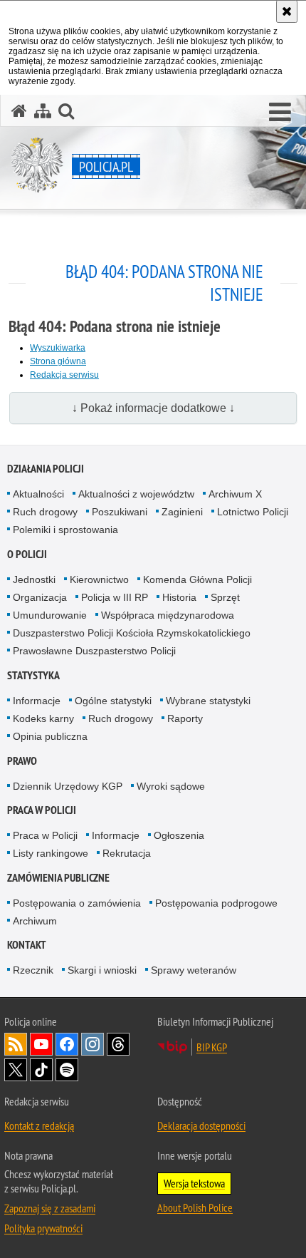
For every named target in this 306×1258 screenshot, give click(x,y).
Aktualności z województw (136, 494)
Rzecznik (33, 970)
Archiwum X (235, 494)
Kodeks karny (43, 718)
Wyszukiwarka (57, 348)
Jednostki (34, 579)
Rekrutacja (126, 853)
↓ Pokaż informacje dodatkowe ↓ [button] (153, 408)
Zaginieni (182, 511)
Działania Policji (45, 468)
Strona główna (58, 361)
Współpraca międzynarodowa (167, 615)
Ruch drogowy (45, 511)
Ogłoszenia (179, 835)
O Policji (27, 554)
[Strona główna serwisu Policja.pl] (19, 111)
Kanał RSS (15, 1044)
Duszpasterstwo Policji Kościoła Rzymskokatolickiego (131, 633)
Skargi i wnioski (102, 970)
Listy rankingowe (50, 853)
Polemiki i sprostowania (65, 529)
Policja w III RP (114, 597)
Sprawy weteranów (193, 970)
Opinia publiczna (50, 736)
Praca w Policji (41, 810)
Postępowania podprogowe (216, 903)
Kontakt (26, 944)
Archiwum (35, 921)
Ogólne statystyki (113, 700)
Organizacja (40, 597)
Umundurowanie (50, 615)
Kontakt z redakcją (39, 1125)
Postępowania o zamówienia (77, 903)
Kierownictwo (99, 579)
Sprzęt (225, 597)
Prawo (22, 760)
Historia (179, 597)
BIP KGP (211, 1047)
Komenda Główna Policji (197, 579)
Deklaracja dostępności (201, 1125)
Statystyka (33, 675)
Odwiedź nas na (41, 1044)
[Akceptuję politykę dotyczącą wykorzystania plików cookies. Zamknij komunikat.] (286, 11)
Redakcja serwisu (64, 375)
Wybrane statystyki (208, 700)
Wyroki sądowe (171, 786)
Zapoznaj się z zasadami (49, 1208)
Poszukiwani (119, 511)
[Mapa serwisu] (42, 111)
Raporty (185, 718)
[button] (280, 113)
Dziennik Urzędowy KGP (67, 786)
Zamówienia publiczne (58, 877)
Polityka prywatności (43, 1228)
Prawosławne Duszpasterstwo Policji (94, 650)
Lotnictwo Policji (252, 511)
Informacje (36, 700)
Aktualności (38, 494)
